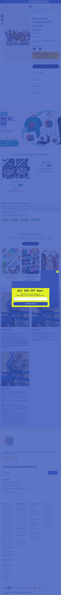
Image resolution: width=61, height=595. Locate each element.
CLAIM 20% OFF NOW (30, 303)
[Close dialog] (57, 271)
